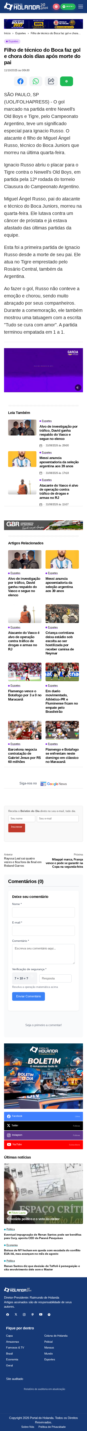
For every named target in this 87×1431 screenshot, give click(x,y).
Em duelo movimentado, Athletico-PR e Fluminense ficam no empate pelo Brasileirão (62, 701)
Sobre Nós (27, 1426)
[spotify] (49, 1314)
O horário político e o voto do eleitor (33, 1219)
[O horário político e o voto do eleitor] (43, 1194)
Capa (9, 1335)
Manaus (49, 1347)
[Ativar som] (78, 387)
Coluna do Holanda (56, 1335)
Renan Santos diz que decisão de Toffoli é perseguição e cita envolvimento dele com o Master (42, 1267)
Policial (48, 1341)
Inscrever (16, 826)
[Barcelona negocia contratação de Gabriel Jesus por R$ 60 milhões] (24, 730)
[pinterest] (32, 1314)
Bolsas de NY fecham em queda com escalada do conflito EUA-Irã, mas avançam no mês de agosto (42, 1252)
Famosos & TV (15, 1347)
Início (7, 33)
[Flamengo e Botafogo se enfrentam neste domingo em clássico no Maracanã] (62, 730)
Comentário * (20, 940)
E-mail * (17, 922)
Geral (9, 1365)
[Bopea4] (26, 6)
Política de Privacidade (52, 1426)
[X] (15, 1314)
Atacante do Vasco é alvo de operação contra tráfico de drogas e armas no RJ (58, 492)
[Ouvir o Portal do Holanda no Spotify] (66, 81)
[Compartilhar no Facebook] (20, 81)
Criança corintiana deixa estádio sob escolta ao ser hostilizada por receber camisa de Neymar (60, 643)
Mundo (48, 1353)
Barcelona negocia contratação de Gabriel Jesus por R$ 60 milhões (24, 756)
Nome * (17, 904)
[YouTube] (40, 1314)
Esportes (20, 33)
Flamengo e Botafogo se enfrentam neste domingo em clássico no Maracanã (62, 756)
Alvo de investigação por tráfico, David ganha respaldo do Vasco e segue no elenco (58, 433)
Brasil (9, 1353)
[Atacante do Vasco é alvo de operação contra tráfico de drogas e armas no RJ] (22, 486)
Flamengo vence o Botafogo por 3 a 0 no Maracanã (24, 695)
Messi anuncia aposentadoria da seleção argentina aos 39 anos (59, 462)
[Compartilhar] (51, 81)
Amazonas (12, 1341)
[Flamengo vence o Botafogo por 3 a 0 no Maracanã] (24, 672)
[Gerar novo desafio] (32, 978)
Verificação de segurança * (29, 969)
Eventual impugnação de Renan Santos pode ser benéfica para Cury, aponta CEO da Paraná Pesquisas (42, 1236)
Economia (12, 1359)
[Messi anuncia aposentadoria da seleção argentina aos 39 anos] (22, 459)
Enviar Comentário (28, 996)
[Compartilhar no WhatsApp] (35, 81)
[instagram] (24, 1314)
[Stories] (56, 7)
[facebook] (7, 1314)
